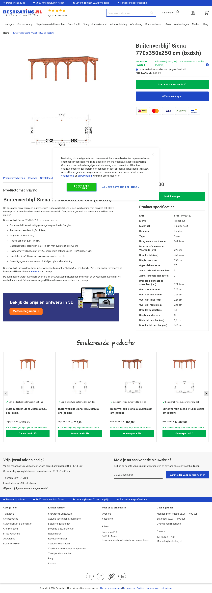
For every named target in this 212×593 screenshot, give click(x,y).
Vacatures (107, 518)
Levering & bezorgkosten (61, 528)
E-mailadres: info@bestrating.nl (19, 483)
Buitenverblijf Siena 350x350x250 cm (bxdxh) (26, 410)
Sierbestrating (10, 518)
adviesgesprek (36, 488)
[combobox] (131, 13)
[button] (170, 12)
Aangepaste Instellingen (120, 187)
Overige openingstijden (169, 523)
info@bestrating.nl (172, 541)
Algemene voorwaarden (111, 588)
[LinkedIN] (122, 576)
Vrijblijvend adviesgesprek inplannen (67, 548)
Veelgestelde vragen (59, 543)
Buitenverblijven (11, 543)
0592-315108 (168, 537)
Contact (52, 563)
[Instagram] (100, 576)
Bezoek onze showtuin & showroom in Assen (125, 540)
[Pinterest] (111, 576)
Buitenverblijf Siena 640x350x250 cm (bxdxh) (183, 410)
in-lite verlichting (11, 533)
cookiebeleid (67, 175)
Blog (50, 558)
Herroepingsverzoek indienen (159, 588)
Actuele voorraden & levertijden (64, 518)
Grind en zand (10, 528)
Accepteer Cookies (81, 187)
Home (6, 33)
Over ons (106, 513)
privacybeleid (85, 175)
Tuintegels (8, 513)
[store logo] (22, 13)
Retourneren (54, 533)
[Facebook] (90, 576)
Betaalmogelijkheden (59, 523)
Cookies (140, 588)
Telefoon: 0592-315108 (15, 478)
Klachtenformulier (58, 538)
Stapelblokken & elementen (17, 523)
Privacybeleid (129, 588)
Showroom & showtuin (60, 513)
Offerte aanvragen (172, 96)
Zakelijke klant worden (60, 553)
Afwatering (9, 538)
